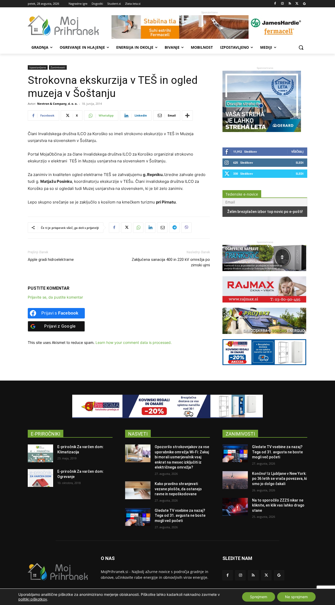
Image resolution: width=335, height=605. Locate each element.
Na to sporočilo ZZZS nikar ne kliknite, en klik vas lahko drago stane (278, 505)
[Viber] (186, 227)
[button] (301, 47)
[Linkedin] (150, 227)
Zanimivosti (58, 67)
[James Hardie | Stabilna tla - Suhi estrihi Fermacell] (209, 27)
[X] (297, 4)
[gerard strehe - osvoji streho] (261, 130)
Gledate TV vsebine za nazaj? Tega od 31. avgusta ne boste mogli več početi (180, 515)
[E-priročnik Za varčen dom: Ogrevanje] (40, 478)
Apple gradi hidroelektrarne (51, 259)
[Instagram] (283, 4)
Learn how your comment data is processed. (134, 342)
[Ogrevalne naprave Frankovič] (264, 273)
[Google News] (304, 4)
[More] (187, 115)
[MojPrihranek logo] (69, 25)
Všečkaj (297, 151)
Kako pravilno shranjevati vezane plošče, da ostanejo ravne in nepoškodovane (178, 489)
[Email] (162, 227)
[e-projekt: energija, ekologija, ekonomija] (264, 336)
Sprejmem (258, 597)
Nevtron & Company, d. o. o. (57, 104)
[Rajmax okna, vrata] (264, 304)
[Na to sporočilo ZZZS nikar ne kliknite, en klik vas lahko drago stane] (235, 507)
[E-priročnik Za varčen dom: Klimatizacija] (40, 453)
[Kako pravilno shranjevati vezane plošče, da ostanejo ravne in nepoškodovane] (137, 490)
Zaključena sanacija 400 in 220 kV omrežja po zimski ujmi (171, 262)
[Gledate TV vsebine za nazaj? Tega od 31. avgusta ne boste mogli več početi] (137, 517)
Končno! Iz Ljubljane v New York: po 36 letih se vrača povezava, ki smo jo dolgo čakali (279, 478)
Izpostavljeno (37, 67)
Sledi (300, 162)
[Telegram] (174, 227)
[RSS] (290, 4)
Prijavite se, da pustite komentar (55, 297)
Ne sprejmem (296, 597)
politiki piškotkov (32, 599)
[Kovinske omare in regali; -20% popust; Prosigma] (264, 367)
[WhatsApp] (138, 227)
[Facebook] (275, 4)
